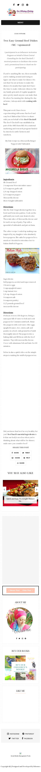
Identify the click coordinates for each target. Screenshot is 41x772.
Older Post (27, 590)
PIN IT (28, 458)
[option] (20, 494)
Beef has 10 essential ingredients (21, 434)
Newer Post (15, 590)
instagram (14, 734)
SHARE (16, 453)
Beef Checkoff (30, 119)
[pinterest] (27, 5)
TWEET (27, 453)
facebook (28, 738)
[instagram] (23, 5)
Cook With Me (19, 33)
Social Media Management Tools (20, 756)
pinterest (29, 734)
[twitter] (18, 5)
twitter (15, 738)
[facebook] (14, 5)
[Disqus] (20, 555)
